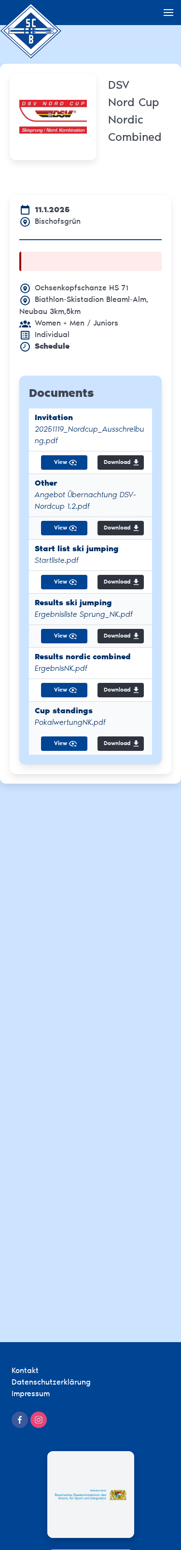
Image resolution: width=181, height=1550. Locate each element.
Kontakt (25, 1371)
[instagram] (38, 1420)
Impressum (31, 1394)
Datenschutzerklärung (51, 1383)
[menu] (168, 12)
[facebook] (20, 1420)
